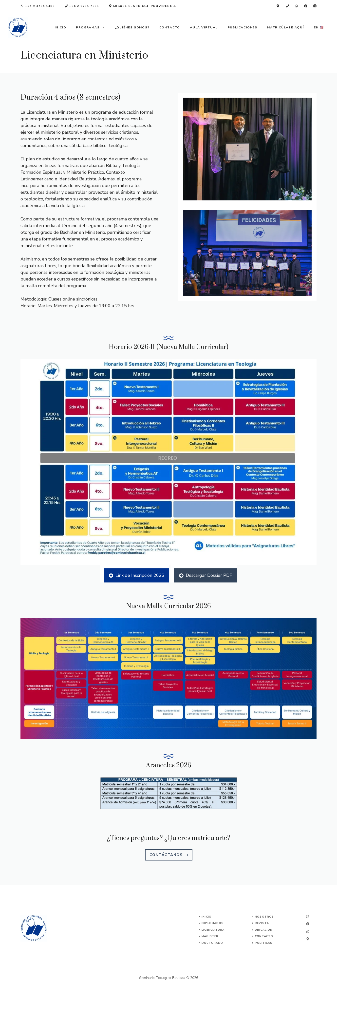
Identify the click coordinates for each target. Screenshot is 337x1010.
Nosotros (264, 917)
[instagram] (315, 6)
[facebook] (305, 6)
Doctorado (212, 943)
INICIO (206, 917)
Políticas (263, 943)
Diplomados (213, 923)
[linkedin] (278, 6)
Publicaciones (242, 27)
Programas (87, 27)
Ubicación (263, 930)
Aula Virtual (204, 27)
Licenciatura (213, 930)
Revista (262, 923)
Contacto (169, 27)
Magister (210, 936)
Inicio (60, 27)
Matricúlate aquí (285, 27)
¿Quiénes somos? (132, 27)
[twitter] (308, 923)
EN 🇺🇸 (319, 27)
